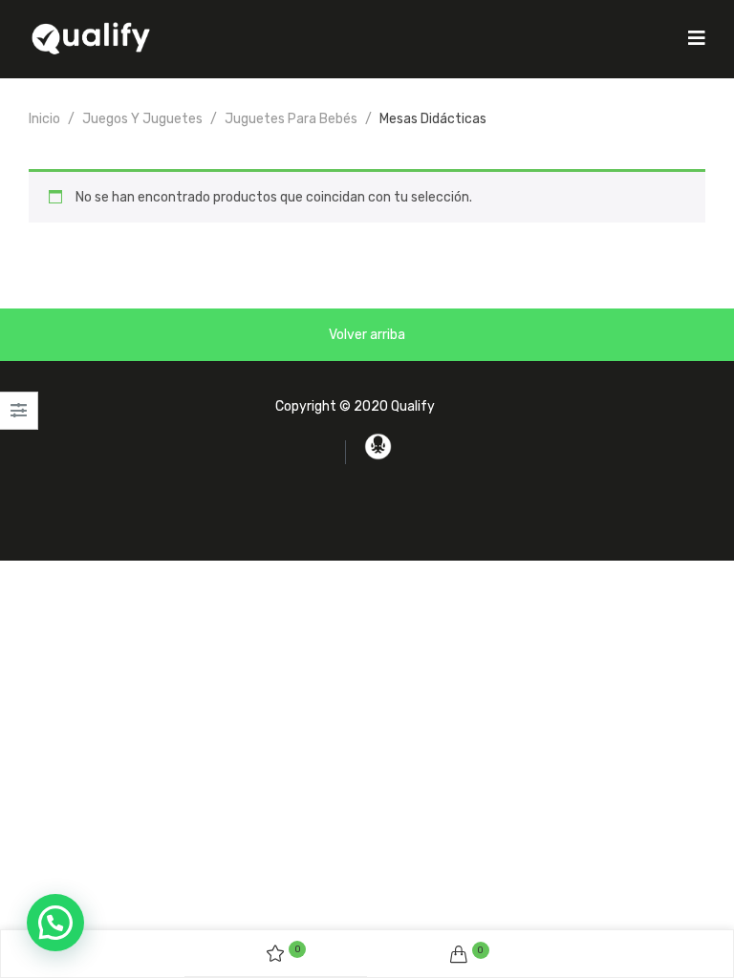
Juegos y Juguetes (142, 119)
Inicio (44, 119)
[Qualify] (91, 38)
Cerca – (18, 417)
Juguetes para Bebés (291, 119)
